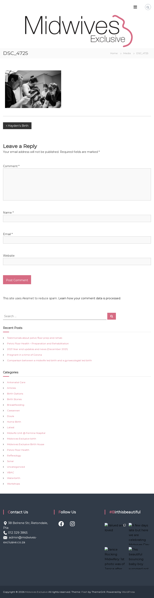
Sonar (10, 461)
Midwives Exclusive (36, 591)
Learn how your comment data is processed (89, 298)
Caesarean (13, 410)
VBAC (10, 472)
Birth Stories (14, 399)
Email (8, 234)
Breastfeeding (15, 404)
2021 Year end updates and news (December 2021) (37, 349)
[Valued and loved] (116, 534)
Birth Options (15, 393)
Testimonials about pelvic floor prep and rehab (34, 337)
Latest (10, 427)
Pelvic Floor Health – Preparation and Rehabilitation (38, 343)
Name (8, 212)
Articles (11, 387)
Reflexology (14, 455)
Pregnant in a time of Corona (24, 354)
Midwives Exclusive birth (21, 438)
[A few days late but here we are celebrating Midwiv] (140, 534)
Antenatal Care (16, 382)
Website (9, 255)
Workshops (13, 483)
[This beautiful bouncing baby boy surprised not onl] (140, 558)
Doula (10, 416)
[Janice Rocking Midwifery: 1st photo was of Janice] (116, 558)
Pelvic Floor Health (18, 449)
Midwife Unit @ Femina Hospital (26, 432)
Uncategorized (16, 466)
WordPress (128, 591)
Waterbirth (13, 478)
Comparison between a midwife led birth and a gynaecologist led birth (49, 360)
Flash (84, 591)
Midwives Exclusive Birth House (25, 444)
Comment (11, 166)
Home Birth (14, 421)
